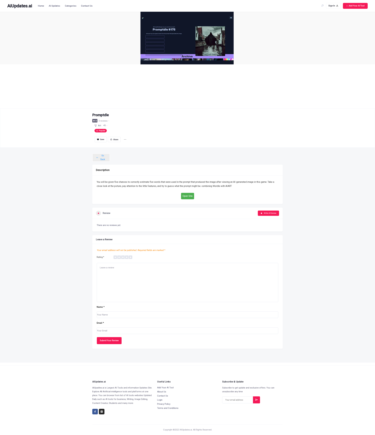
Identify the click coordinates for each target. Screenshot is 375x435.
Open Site (188, 196)
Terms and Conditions (167, 408)
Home (41, 6)
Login (159, 400)
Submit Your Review (109, 340)
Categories (70, 6)
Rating (100, 257)
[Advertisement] (187, 86)
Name (100, 307)
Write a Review (270, 213)
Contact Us (86, 6)
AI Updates (54, 6)
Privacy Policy (163, 404)
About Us (161, 391)
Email (100, 323)
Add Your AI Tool (165, 387)
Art (99, 125)
